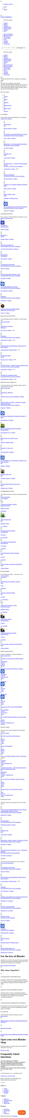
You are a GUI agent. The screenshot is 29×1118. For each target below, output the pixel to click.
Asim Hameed (4, 379)
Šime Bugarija (4, 420)
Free (5, 31)
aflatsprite (6, 198)
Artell (2, 229)
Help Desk (6, 1109)
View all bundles (5, 575)
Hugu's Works (7, 188)
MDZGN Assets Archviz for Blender (10, 396)
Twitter (5, 1088)
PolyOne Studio (4, 452)
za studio (3, 597)
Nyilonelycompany (5, 478)
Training (12, 210)
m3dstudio (3, 760)
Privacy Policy (11, 1076)
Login (5, 6)
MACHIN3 (3, 258)
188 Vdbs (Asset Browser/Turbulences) (10, 736)
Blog (5, 1112)
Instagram (6, 1091)
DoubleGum (4, 901)
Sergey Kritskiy (4, 891)
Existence (3, 407)
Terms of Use (4, 1076)
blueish (2, 442)
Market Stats (7, 1103)
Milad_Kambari (7, 128)
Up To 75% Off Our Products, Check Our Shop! (12, 779)
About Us (6, 1099)
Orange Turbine (4, 239)
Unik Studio (7, 169)
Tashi (2, 585)
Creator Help (7, 1110)
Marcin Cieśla (4, 359)
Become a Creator (8, 4)
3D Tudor (3, 855)
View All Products (8, 34)
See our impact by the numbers (8, 965)
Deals (5, 39)
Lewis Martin (4, 290)
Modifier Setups (14, 198)
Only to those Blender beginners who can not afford (13, 717)
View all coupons (5, 733)
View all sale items (5, 321)
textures (2, 720)
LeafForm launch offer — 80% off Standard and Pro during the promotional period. (13, 768)
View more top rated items (7, 863)
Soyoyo (2, 920)
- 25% (16, 169)
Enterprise (6, 1101)
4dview (2, 739)
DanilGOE (3, 815)
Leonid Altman (4, 350)
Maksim (3, 466)
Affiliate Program (8, 1100)
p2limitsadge (4, 772)
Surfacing (16, 249)
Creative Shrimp (5, 568)
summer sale (4, 681)
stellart (2, 782)
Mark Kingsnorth (5, 942)
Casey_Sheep (7, 138)
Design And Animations (6, 746)
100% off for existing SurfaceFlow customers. (12, 668)
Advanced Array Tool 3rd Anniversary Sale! (11, 789)
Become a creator (5, 1050)
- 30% (14, 359)
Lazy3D (6, 148)
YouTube (6, 1092)
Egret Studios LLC (5, 432)
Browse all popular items (7, 218)
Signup (5, 9)
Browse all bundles (5, 497)
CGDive (3, 623)
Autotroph (14, 1116)
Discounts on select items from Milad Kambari (12, 658)
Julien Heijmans (4, 932)
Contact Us (6, 1113)
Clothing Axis (4, 488)
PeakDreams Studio (5, 824)
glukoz (2, 268)
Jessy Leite (3, 330)
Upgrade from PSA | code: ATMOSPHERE (11, 707)
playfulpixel (3, 674)
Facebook (6, 1090)
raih (1, 687)
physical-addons (5, 709)
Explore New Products (6, 118)
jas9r (2, 792)
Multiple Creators (5, 508)
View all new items (5, 388)
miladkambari (4, 661)
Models (13, 158)
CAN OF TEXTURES (6, 249)
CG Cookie (3, 546)
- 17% (18, 350)
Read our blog (4, 1016)
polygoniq (3, 278)
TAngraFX (3, 300)
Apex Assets (7, 158)
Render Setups (13, 350)
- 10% (13, 330)
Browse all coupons (5, 655)
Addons (15, 128)
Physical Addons (8, 178)
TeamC (2, 313)
